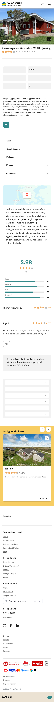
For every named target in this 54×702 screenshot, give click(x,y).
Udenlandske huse (10, 544)
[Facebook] (13, 625)
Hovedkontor (8, 562)
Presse (6, 570)
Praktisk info (8, 591)
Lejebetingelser (9, 684)
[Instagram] (6, 625)
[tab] (17, 464)
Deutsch (6, 636)
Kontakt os (7, 617)
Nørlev (9, 468)
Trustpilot (7, 516)
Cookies (6, 680)
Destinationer (8, 540)
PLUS (5, 577)
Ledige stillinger (9, 573)
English (6, 640)
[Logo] (11, 4)
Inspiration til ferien (11, 548)
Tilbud (5, 537)
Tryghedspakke (9, 595)
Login (5, 588)
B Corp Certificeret (11, 566)
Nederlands (8, 643)
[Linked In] (19, 625)
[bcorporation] (47, 665)
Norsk (5, 647)
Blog (5, 551)
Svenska (6, 651)
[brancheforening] (12, 665)
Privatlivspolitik (9, 676)
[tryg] (38, 665)
